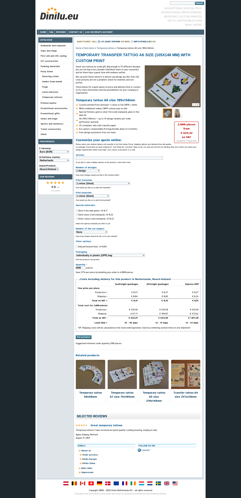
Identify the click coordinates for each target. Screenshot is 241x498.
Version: (80, 155)
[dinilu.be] (74, 483)
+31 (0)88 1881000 (110, 41)
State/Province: (47, 166)
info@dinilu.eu (143, 41)
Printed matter (48, 103)
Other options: (83, 241)
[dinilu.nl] (150, 483)
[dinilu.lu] (141, 483)
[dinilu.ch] (91, 483)
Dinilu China (88, 463)
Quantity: (81, 264)
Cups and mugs (49, 50)
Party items (47, 71)
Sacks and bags (49, 118)
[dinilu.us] (175, 483)
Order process (90, 455)
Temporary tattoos (52, 97)
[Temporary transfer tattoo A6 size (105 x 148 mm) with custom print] (173, 86)
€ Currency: (45, 148)
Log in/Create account (99, 32)
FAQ (51, 32)
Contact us (75, 32)
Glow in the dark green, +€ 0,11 (92, 210)
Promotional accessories (54, 108)
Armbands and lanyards (53, 45)
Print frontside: (84, 180)
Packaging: (81, 252)
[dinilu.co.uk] (167, 483)
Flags (45, 87)
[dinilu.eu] (116, 483)
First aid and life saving (54, 56)
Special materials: (85, 205)
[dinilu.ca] (83, 483)
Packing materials (50, 66)
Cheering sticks (50, 76)
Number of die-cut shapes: (90, 228)
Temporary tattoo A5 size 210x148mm (154, 396)
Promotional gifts (50, 113)
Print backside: (84, 192)
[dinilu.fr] (125, 483)
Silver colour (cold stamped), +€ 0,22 (96, 218)
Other (44, 134)
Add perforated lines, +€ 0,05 (92, 246)
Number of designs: (86, 167)
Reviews (61, 32)
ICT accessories (49, 61)
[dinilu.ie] (133, 483)
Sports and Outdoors (52, 124)
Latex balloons (50, 92)
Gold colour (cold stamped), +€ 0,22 (95, 214)
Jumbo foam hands (52, 81)
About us (86, 450)
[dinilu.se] (158, 483)
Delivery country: (50, 157)
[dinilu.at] (66, 483)
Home (43, 32)
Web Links (86, 468)
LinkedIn (146, 450)
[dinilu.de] (99, 483)
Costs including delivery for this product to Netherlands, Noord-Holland (125, 279)
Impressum (87, 472)
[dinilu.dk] (108, 483)
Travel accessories (51, 129)
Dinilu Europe (89, 459)
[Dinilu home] (59, 13)
